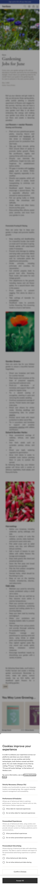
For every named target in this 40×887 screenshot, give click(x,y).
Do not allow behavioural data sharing (18, 862)
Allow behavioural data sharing (16, 858)
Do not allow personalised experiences (19, 837)
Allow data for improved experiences (18, 809)
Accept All (20, 880)
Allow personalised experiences (16, 833)
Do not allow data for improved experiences (20, 813)
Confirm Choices (20, 872)
